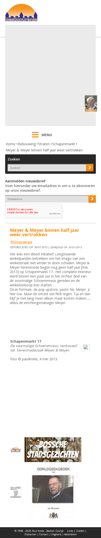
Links (70, 531)
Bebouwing (27, 144)
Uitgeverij (56, 534)
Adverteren (70, 534)
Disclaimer (30, 534)
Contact (43, 534)
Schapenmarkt (63, 144)
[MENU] (35, 138)
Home (10, 144)
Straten (44, 144)
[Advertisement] (50, 75)
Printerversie (21, 242)
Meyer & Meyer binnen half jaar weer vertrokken (44, 150)
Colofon (80, 531)
